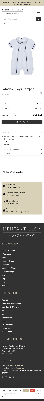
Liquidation (6, 328)
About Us (5, 258)
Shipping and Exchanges (11, 149)
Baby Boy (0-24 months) (11, 307)
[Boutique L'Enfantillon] (22, 232)
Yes (26, 390)
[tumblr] (13, 377)
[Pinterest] (10, 377)
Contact (5, 286)
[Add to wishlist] (41, 93)
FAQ (3, 275)
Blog (3, 279)
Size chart (6, 153)
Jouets (4, 321)
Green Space (7, 332)
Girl (3, 311)
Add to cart (22, 122)
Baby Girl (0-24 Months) (11, 303)
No (32, 390)
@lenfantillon (18, 172)
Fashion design (8, 272)
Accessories (7, 318)
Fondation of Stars (9, 268)
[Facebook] (2, 377)
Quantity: (5, 115)
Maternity (5, 300)
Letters (4, 282)
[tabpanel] (22, 56)
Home (4, 23)
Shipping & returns (9, 261)
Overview (5, 132)
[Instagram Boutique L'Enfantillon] (6, 377)
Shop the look (7, 265)
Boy (3, 314)
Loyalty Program (8, 250)
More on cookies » (38, 394)
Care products (7, 325)
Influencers (6, 254)
